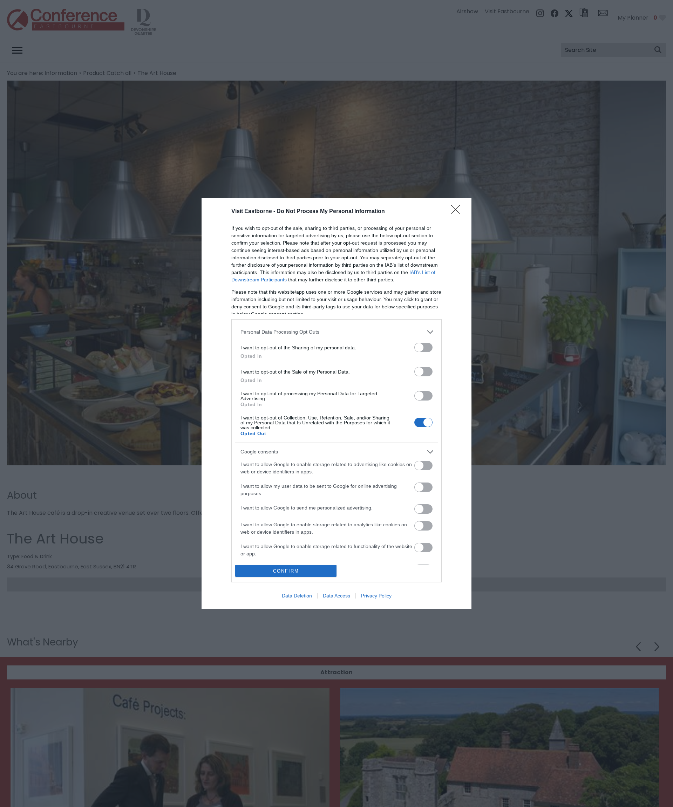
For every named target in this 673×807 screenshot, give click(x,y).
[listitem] (336, 332)
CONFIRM (286, 571)
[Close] (457, 211)
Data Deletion (297, 596)
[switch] (423, 347)
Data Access (336, 596)
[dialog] (336, 403)
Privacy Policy (376, 596)
